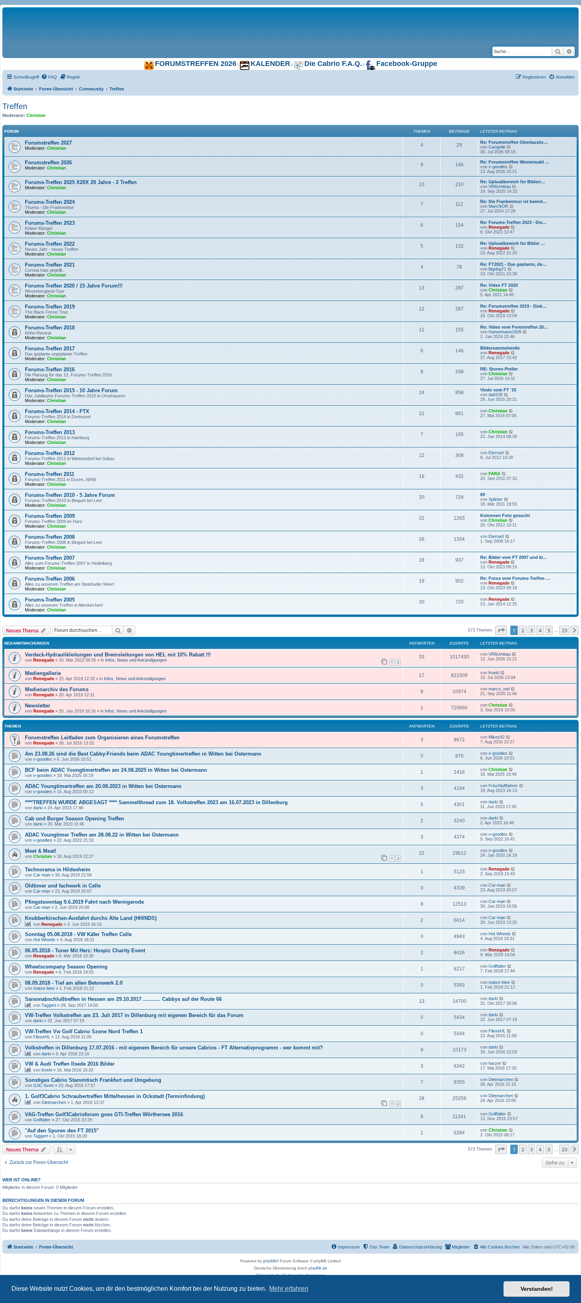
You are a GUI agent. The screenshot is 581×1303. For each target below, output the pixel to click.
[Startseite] (101, 15)
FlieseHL (41, 1036)
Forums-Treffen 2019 (50, 307)
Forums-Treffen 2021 (50, 265)
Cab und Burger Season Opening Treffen (74, 819)
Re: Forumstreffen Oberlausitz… (514, 142)
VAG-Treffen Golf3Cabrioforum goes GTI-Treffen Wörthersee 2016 (104, 1114)
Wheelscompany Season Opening (66, 967)
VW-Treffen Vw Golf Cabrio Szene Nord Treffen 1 (84, 1031)
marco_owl (499, 688)
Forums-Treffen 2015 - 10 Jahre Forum (71, 390)
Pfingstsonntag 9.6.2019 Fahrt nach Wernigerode (84, 902)
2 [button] (522, 630)
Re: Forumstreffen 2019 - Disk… (513, 306)
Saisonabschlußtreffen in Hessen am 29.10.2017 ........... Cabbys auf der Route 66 (123, 999)
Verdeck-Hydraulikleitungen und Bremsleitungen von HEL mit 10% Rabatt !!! (118, 655)
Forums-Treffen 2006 (50, 579)
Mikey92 (497, 737)
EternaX (496, 452)
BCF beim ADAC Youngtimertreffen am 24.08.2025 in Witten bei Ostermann (116, 770)
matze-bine (44, 988)
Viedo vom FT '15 (498, 389)
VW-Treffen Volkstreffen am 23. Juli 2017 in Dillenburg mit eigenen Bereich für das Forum (134, 1015)
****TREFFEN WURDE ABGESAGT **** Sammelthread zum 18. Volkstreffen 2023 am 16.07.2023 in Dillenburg (156, 802)
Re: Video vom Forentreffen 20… (514, 327)
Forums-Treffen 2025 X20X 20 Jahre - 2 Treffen (81, 182)
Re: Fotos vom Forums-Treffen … (515, 578)
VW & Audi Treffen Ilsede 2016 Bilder (70, 1064)
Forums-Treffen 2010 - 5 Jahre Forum (70, 495)
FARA (494, 473)
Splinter (496, 499)
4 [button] (540, 630)
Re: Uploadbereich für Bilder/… (512, 181)
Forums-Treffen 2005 (50, 600)
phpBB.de (318, 1268)
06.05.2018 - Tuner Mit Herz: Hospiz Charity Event (85, 950)
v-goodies (498, 166)
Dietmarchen (501, 1079)
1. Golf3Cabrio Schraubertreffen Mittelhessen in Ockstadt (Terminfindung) (115, 1096)
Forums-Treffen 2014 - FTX (57, 411)
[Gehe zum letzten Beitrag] (514, 654)
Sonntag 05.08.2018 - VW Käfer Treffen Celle (78, 934)
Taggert (49, 1005)
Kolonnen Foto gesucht (505, 515)
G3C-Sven (43, 1085)
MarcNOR (498, 206)
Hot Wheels (44, 939)
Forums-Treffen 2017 (50, 349)
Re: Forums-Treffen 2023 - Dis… (513, 222)
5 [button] (548, 630)
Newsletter (37, 706)
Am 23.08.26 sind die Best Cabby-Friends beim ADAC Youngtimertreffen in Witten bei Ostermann (143, 754)
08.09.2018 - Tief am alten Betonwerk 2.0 (74, 983)
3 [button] (531, 630)
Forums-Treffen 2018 (50, 328)
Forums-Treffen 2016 (50, 369)
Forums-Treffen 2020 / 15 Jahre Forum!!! (74, 286)
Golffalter (497, 966)
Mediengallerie (43, 673)
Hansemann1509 (505, 331)
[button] (501, 630)
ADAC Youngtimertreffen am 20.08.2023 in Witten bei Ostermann (103, 786)
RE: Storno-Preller (499, 369)
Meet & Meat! (40, 851)
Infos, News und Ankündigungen (136, 660)
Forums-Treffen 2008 (50, 537)
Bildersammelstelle (500, 348)
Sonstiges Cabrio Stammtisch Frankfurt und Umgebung (93, 1080)
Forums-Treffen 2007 (50, 558)
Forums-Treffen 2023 (50, 223)
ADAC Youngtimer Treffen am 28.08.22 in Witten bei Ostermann (102, 835)
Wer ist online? (21, 1179)
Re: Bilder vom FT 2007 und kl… (513, 557)
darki (38, 807)
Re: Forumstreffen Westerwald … (514, 162)
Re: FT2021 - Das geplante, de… (513, 264)
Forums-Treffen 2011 (49, 474)
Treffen (14, 106)
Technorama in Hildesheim (58, 869)
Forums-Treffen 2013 (50, 432)
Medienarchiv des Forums (57, 689)
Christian (35, 115)
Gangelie (497, 147)
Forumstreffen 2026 (48, 162)
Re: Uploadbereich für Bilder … (512, 243)
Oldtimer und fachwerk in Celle (63, 886)
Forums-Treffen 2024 (50, 202)
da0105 (496, 394)
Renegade (499, 227)
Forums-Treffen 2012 (50, 453)
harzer (495, 1063)
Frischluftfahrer (503, 785)
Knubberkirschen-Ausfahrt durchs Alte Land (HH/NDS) (91, 918)
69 (482, 494)
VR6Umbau (500, 186)
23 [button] (564, 630)
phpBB (269, 1261)
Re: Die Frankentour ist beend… (513, 201)
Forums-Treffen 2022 (50, 244)
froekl (494, 672)
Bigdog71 (497, 269)
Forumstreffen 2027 (48, 143)
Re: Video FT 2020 (499, 285)
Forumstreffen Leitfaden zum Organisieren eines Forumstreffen (102, 738)
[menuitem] (49, 77)
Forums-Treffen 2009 (50, 516)
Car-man (41, 874)
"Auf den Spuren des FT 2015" (62, 1131)
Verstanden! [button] (537, 1289)
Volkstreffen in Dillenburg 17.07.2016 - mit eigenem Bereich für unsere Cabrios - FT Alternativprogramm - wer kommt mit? (174, 1048)
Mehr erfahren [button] (288, 1288)
